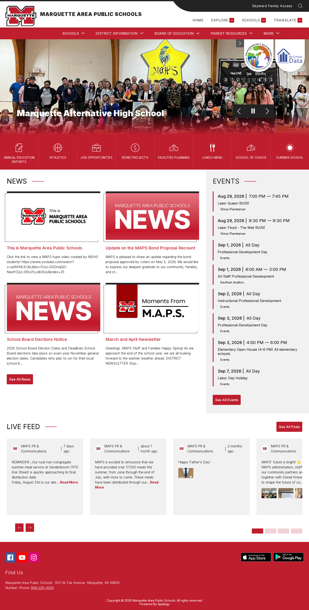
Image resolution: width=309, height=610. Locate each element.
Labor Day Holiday (233, 378)
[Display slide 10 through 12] (296, 531)
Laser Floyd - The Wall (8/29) (241, 227)
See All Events (226, 400)
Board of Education (174, 33)
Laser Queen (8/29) (233, 203)
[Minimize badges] (240, 43)
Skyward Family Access (272, 6)
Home (198, 20)
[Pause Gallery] (253, 111)
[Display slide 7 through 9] (283, 531)
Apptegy (164, 604)
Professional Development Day (242, 252)
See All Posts (289, 427)
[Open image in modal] (185, 473)
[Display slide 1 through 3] (257, 531)
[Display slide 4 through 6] (270, 531)
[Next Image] (267, 111)
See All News (19, 379)
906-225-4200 (42, 588)
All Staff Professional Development (246, 276)
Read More (69, 482)
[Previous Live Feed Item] (19, 527)
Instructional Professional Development (249, 301)
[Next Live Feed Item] (30, 527)
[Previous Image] (239, 111)
